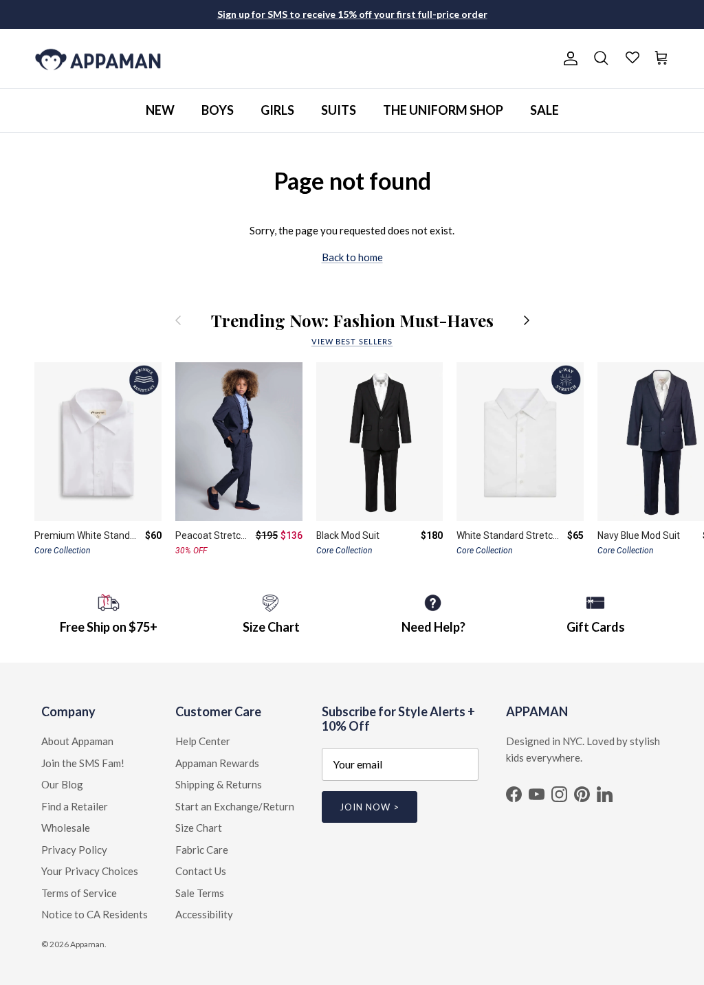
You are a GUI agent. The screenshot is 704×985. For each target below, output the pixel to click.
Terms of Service (79, 893)
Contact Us (200, 871)
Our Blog (62, 784)
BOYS (217, 110)
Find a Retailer (74, 806)
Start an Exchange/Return (234, 806)
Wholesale (65, 827)
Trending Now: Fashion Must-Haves (352, 320)
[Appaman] (98, 59)
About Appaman (77, 741)
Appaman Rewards (217, 763)
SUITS (338, 110)
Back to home (352, 257)
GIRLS (277, 110)
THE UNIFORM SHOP (443, 110)
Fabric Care (201, 849)
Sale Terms (199, 893)
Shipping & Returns (218, 784)
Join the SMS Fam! (82, 763)
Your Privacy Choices (89, 871)
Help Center (202, 741)
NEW (160, 110)
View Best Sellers (352, 341)
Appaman (87, 944)
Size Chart (198, 827)
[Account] (568, 58)
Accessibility (204, 914)
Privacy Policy (74, 849)
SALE (544, 110)
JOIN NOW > (369, 806)
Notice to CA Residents (94, 914)
